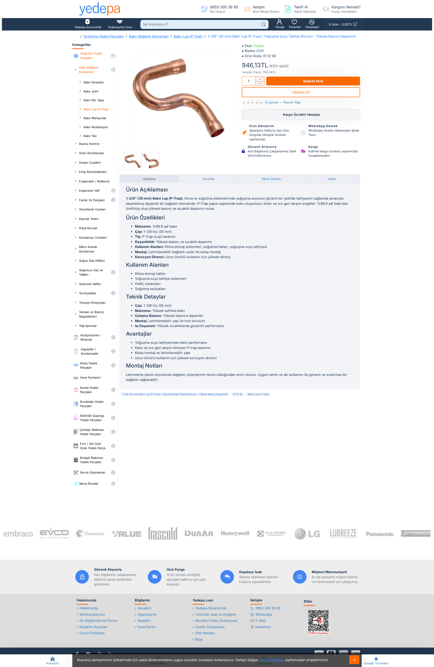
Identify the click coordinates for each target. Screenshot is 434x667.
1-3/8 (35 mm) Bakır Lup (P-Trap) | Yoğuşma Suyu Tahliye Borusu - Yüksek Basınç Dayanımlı (175, 394)
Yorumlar (208, 179)
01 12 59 (237, 394)
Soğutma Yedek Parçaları (104, 36)
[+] (259, 79)
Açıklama (149, 179)
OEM (260, 51)
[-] (259, 83)
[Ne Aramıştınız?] (263, 24)
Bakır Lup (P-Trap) (188, 36)
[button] (313, 81)
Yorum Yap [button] (291, 102)
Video (332, 179)
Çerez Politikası (271, 660)
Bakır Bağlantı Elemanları (149, 36)
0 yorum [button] (271, 102)
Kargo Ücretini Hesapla (301, 114)
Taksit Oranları (271, 179)
